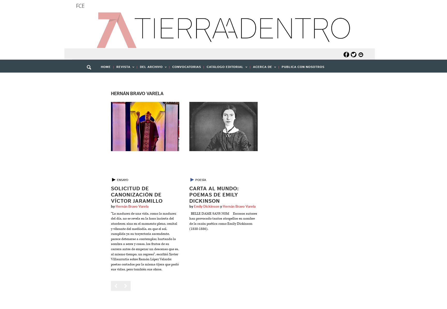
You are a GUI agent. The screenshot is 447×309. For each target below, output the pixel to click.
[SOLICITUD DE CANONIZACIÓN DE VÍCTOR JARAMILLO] (145, 126)
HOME (106, 66)
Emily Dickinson (206, 206)
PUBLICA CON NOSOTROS (303, 66)
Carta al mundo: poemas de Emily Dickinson (214, 195)
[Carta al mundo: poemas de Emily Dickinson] (223, 126)
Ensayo (122, 179)
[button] (91, 78)
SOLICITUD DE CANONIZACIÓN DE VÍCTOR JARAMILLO (137, 195)
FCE (80, 5)
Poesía (200, 179)
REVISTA (122, 68)
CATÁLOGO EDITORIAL (223, 68)
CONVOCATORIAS (186, 66)
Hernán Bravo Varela (132, 206)
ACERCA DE (261, 68)
